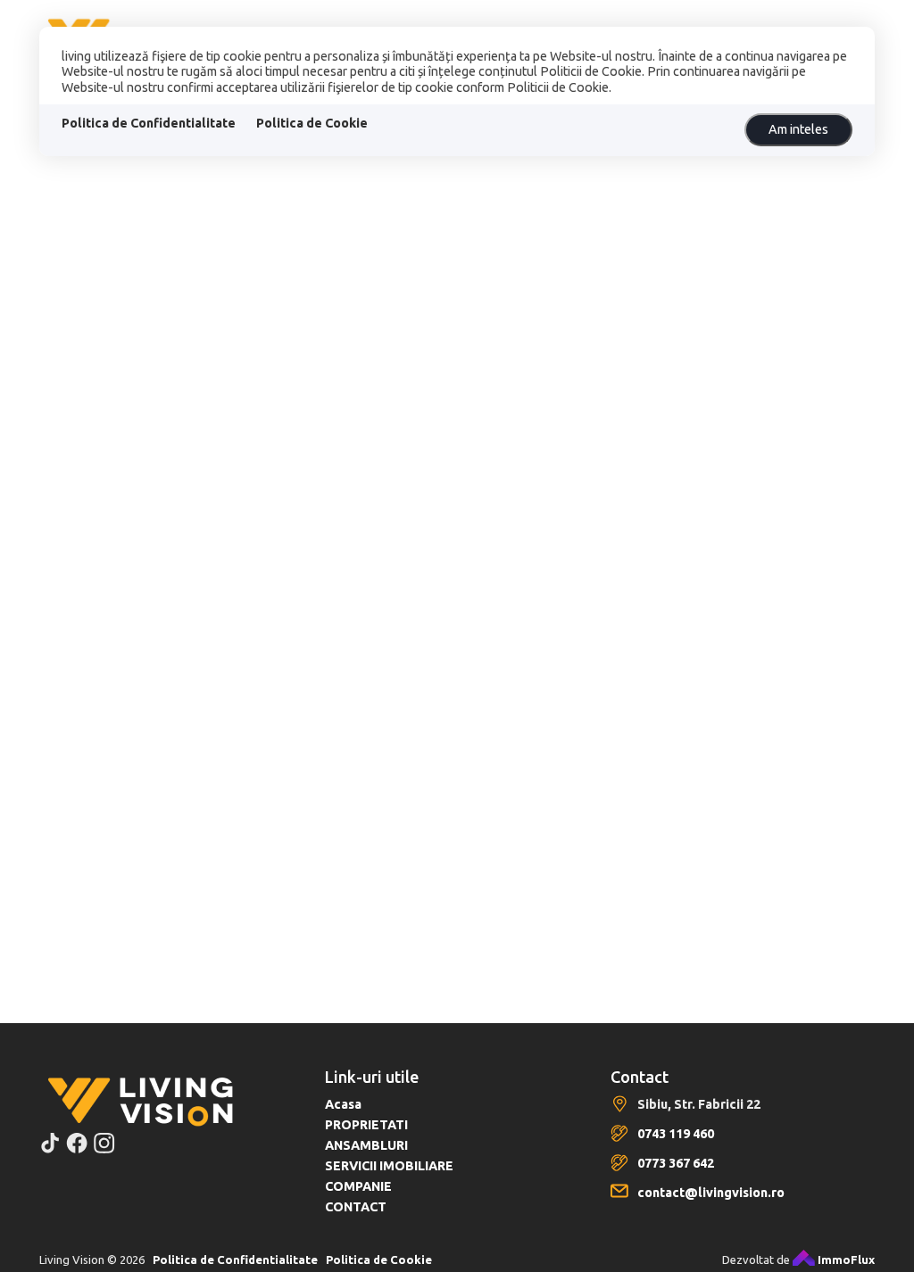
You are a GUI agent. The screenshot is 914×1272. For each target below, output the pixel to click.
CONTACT (355, 1207)
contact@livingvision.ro (711, 1192)
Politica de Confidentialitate (149, 123)
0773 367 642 (675, 1163)
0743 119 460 (675, 1134)
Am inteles (798, 129)
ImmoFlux (845, 1259)
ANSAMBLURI (366, 1145)
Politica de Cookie (312, 123)
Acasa (343, 1104)
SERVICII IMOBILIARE (389, 1166)
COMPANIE (358, 1186)
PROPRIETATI (366, 1125)
